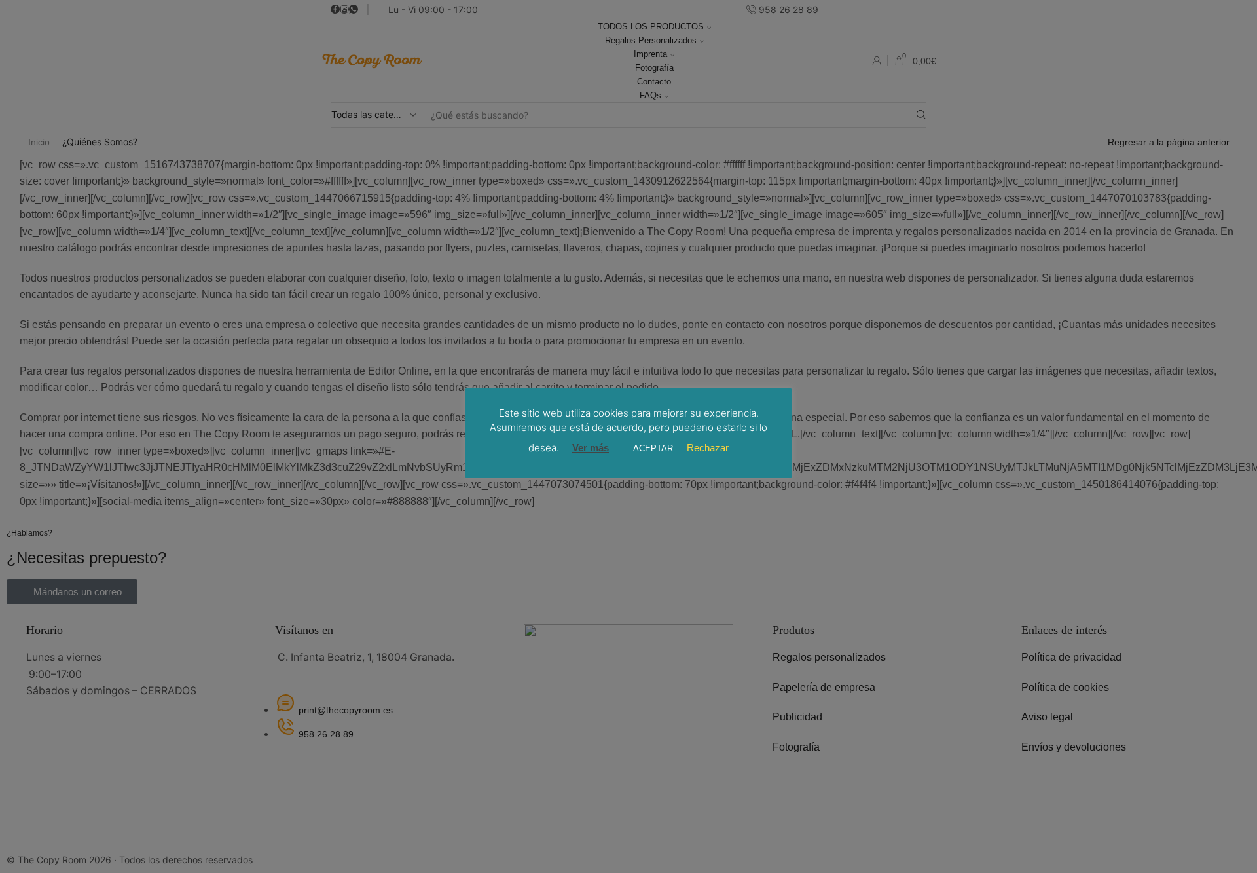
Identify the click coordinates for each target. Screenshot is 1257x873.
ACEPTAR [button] (653, 448)
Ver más (590, 447)
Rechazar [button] (708, 447)
